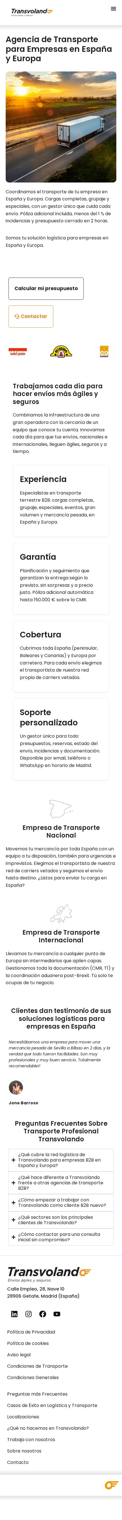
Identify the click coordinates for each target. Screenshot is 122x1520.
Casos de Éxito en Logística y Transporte (52, 1405)
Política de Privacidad (31, 1332)
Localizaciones (23, 1417)
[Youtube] (57, 1314)
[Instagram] (28, 1314)
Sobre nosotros (24, 1451)
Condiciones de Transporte (37, 1366)
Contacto (18, 1462)
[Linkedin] (14, 1314)
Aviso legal (19, 1354)
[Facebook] (42, 1314)
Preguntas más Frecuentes (37, 1394)
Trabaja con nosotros (31, 1439)
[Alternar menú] (113, 8)
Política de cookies (28, 1343)
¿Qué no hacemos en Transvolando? (48, 1428)
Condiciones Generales (33, 1377)
